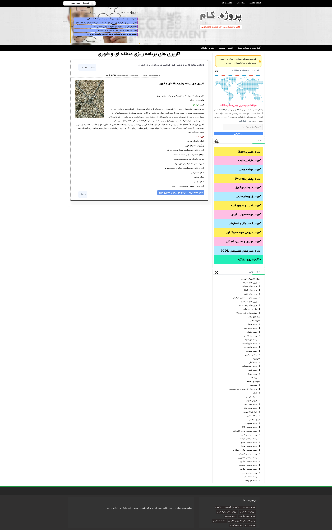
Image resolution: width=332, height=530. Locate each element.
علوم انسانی (255, 320)
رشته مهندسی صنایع (249, 442)
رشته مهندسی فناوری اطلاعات (245, 450)
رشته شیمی (252, 370)
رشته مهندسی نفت (249, 473)
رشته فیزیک (252, 374)
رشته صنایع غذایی (250, 423)
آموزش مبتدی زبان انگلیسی (227, 512)
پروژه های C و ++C (249, 282)
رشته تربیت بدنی (250, 404)
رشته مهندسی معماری (248, 465)
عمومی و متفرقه (253, 381)
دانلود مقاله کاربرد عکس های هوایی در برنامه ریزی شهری (171, 65)
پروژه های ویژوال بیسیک (247, 305)
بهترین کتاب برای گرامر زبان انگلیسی (241, 521)
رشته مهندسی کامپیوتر (248, 454)
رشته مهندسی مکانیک (248, 469)
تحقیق (254, 393)
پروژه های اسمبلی (249, 286)
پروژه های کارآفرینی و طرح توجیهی (243, 389)
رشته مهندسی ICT (249, 427)
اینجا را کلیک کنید (245, 121)
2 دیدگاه (83, 194)
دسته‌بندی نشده (254, 317)
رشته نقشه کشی (250, 476)
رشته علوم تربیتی (250, 347)
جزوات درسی (251, 397)
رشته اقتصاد (252, 324)
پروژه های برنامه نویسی (250, 279)
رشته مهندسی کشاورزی (247, 457)
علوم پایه (256, 358)
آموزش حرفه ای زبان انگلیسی (244, 508)
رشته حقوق (252, 332)
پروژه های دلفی (250, 294)
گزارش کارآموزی (250, 412)
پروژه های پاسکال (250, 290)
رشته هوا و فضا (251, 480)
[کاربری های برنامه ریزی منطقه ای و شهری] (89, 117)
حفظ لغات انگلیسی (219, 521)
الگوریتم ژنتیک (231, 517)
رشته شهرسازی (250, 339)
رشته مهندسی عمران (248, 446)
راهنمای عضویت (226, 47)
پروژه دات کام (250, 526)
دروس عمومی (251, 400)
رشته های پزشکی (250, 408)
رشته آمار (253, 362)
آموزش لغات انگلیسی (247, 512)
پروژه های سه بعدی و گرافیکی (245, 298)
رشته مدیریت (251, 351)
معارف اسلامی (251, 355)
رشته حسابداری (250, 328)
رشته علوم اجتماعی (249, 343)
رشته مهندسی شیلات (248, 438)
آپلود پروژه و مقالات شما (249, 47)
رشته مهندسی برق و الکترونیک (245, 431)
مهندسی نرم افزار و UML (246, 313)
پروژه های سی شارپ (248, 301)
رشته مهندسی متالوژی (248, 461)
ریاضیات (254, 378)
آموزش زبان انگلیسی (223, 508)
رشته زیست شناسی (249, 366)
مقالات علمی (251, 416)
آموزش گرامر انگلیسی (247, 517)
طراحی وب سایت (250, 309)
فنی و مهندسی (254, 419)
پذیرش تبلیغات (207, 47)
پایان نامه (253, 385)
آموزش (249, 152)
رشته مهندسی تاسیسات (247, 435)
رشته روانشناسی (250, 336)
